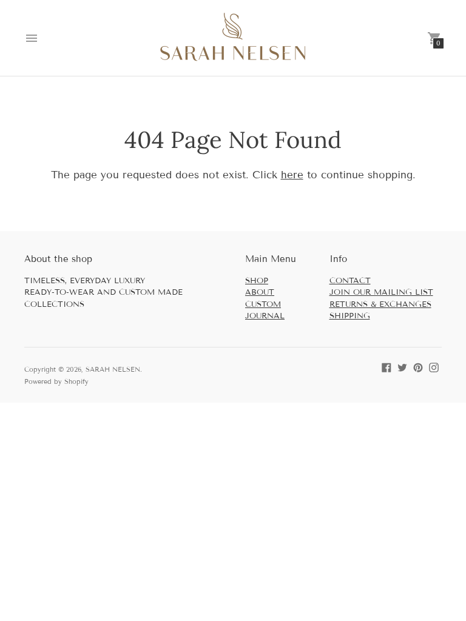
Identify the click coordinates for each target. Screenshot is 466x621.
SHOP (256, 281)
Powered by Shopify (56, 381)
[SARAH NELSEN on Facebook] (386, 366)
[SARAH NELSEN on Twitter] (402, 366)
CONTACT (350, 281)
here (292, 175)
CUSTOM (263, 304)
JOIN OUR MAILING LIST (381, 292)
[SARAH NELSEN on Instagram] (434, 366)
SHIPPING (349, 316)
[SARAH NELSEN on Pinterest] (418, 366)
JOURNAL (265, 316)
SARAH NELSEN (113, 369)
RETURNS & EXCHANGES (380, 304)
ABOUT (259, 292)
